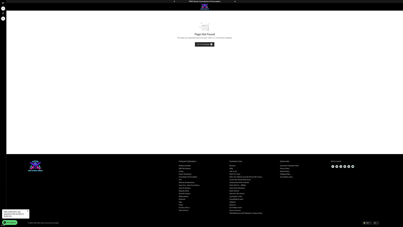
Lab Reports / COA (235, 196)
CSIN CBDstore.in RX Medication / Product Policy (245, 213)
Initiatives (232, 202)
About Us (232, 205)
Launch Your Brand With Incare (240, 180)
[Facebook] (333, 166)
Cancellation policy (286, 177)
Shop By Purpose (184, 194)
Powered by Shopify (52, 223)
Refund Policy (284, 171)
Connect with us (184, 208)
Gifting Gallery (183, 196)
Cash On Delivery (184, 188)
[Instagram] (341, 166)
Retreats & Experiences (186, 182)
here (213, 38)
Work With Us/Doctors (237, 188)
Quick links (284, 161)
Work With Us (183, 210)
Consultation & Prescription (188, 177)
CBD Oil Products (185, 169)
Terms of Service (235, 210)
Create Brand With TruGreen (239, 182)
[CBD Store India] (204, 7)
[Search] (3, 9)
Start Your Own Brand (236, 194)
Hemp (181, 205)
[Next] (235, 1)
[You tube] (353, 166)
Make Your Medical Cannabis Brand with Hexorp (245, 177)
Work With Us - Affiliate (237, 185)
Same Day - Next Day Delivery (189, 185)
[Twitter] (337, 166)
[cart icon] (3, 19)
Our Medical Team (235, 208)
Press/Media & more (236, 199)
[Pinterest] (345, 166)
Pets (180, 180)
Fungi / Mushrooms (185, 174)
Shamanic (182, 199)
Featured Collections (187, 161)
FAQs (231, 169)
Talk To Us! (233, 171)
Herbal (181, 171)
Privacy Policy (284, 169)
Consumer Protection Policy (289, 166)
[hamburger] (3, 3)
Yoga (180, 202)
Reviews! (232, 166)
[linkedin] (349, 166)
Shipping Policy (285, 174)
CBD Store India (38, 223)
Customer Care (235, 161)
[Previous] (174, 1)
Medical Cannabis (185, 166)
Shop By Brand (184, 191)
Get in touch (336, 161)
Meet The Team (234, 174)
